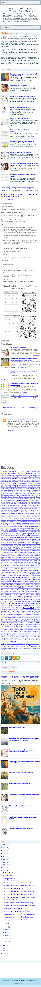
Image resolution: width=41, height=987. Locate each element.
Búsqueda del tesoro (7, 493)
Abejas (23, 471)
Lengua (22, 569)
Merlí (24, 583)
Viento (38, 646)
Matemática (30, 187)
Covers (11, 512)
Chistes (30, 498)
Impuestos (32, 557)
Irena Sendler (14, 562)
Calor (38, 493)
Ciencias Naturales (21, 500)
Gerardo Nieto (5, 549)
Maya (23, 581)
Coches (15, 503)
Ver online (9, 644)
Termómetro (4, 635)
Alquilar (26, 478)
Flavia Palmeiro (9, 542)
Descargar (20, 520)
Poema (38, 603)
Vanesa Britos (32, 642)
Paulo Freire (4, 599)
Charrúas (22, 498)
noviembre (8, 872)
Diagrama (25, 523)
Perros (7, 601)
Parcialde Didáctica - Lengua (13, 908)
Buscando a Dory (29, 492)
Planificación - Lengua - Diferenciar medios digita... (19, 897)
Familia (8, 540)
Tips (30, 636)
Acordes (3, 473)
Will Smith (29, 648)
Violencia (7, 648)
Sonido (11, 629)
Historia (29, 552)
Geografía (25, 547)
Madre (23, 574)
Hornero (3, 555)
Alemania (37, 477)
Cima (7, 502)
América (38, 478)
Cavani (17, 498)
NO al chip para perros (11, 880)
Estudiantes (4, 539)
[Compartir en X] (6, 341)
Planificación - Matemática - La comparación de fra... (20, 886)
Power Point (10, 607)
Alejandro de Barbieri (27, 477)
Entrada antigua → (33, 408)
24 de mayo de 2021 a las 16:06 (23, 419)
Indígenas (6, 559)
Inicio (3, 187)
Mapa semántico (32, 577)
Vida (5, 646)
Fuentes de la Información (29, 544)
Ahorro (34, 475)
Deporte (38, 518)
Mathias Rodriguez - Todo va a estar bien (20, 677)
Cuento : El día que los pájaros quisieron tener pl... (19, 903)
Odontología (18, 593)
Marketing (24, 579)
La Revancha (17, 567)
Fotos (21, 542)
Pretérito (17, 609)
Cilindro (3, 502)
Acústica (29, 473)
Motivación (23, 586)
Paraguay (4, 598)
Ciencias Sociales (34, 500)
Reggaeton (32, 617)
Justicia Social (15, 565)
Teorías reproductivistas (27, 633)
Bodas (5, 492)
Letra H (38, 569)
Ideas (31, 555)
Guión (7, 550)
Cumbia (3, 516)
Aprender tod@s (23, 481)
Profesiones (23, 611)
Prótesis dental (13, 613)
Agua (30, 475)
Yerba (34, 648)
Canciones (5, 495)
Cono (31, 507)
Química (27, 614)
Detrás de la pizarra (25, 521)
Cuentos (31, 513)
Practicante (32, 188)
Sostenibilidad (18, 629)
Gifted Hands (12, 549)
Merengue (19, 583)
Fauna (17, 540)
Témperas (9, 633)
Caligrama (33, 493)
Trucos (8, 639)
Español (3, 537)
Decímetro (16, 518)
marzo (7, 935)
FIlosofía (22, 540)
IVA (25, 562)
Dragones (14, 528)
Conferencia (26, 507)
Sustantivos (14, 631)
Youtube (38, 648)
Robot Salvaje (9, 621)
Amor (23, 480)
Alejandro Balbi (16, 477)
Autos (31, 485)
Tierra (26, 636)
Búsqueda (37, 492)
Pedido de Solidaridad (25, 599)
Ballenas (3, 487)
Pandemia (26, 596)
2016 (4, 945)
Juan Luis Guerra (26, 564)
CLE (12, 503)
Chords (35, 498)
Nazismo (19, 589)
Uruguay (12, 641)
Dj (21, 526)
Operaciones (8, 594)
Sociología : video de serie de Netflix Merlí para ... (19, 917)
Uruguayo (20, 642)
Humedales (14, 555)
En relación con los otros (21, 533)
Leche (12, 569)
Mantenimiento (11, 577)
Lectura (17, 569)
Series (2, 626)
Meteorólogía (37, 583)
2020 (4, 862)
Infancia (11, 559)
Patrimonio (27, 598)
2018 (4, 867)
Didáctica (12, 524)
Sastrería (21, 622)
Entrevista (13, 535)
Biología (34, 490)
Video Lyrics (10, 646)
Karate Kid (22, 565)
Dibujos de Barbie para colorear (19, 118)
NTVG (19, 591)
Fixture (2, 542)
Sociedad (27, 628)
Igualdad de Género (12, 557)
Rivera (38, 619)
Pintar (29, 601)
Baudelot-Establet (24, 488)
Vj (17, 648)
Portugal (32, 605)
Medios (3, 583)
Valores (25, 642)
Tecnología (36, 631)
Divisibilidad (17, 526)
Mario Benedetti (18, 579)
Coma (14, 505)
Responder (10, 430)
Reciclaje (8, 616)
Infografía (21, 559)
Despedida (16, 521)
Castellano (12, 498)
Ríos (35, 619)
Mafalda (38, 574)
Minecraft (15, 584)
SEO (24, 624)
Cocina (20, 503)
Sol (2, 629)
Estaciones (9, 537)
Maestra (27, 574)
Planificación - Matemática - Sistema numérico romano (19, 195)
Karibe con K (29, 565)
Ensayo (8, 535)
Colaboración (26, 503)
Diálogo (30, 523)
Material (3, 581)
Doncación (8, 528)
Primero (9, 611)
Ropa (22, 621)
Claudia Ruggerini (5, 503)
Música (21, 588)
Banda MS (13, 487)
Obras (13, 593)
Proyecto (25, 613)
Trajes (32, 638)
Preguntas (4, 609)
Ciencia (12, 500)
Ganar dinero (29, 545)
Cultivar (33, 515)
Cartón (38, 497)
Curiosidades (9, 516)
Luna (17, 574)
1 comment (9, 199)
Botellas (14, 492)
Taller (25, 631)
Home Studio (26, 554)
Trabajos (16, 638)
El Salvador (21, 531)
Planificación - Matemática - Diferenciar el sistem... (19, 894)
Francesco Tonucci (35, 542)
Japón (28, 562)
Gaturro (10, 547)
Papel (31, 596)
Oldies (23, 593)
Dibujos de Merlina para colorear (19, 107)
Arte (14, 483)
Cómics (18, 505)
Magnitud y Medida (23, 575)
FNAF (18, 542)
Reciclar (14, 616)
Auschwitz (27, 485)
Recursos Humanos (30, 616)
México (3, 584)
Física (26, 540)
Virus (15, 648)
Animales (4, 481)
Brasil (18, 492)
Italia (18, 562)
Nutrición (9, 593)
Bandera (19, 487)
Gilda (17, 549)
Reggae (28, 617)
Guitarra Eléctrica (19, 550)
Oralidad (21, 594)
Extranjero (3, 540)
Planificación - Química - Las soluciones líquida (18, 900)
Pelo (39, 599)
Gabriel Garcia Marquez (7, 545)
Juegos (24, 187)
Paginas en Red (24, 983)
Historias (8, 554)
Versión (23, 644)
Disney (12, 526)
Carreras (15, 497)
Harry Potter (33, 550)
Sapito (16, 622)
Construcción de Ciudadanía (9, 508)
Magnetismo (13, 575)
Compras (37, 505)
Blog (38, 490)
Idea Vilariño (25, 555)
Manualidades (19, 577)
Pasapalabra (20, 598)
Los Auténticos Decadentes (28, 572)
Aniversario (10, 481)
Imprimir (26, 557)
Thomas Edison (11, 636)
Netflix (27, 589)
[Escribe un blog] (4, 341)
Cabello (16, 493)
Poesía (3, 605)
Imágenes (21, 557)
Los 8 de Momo (18, 572)
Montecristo (31, 584)
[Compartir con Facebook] (8, 341)
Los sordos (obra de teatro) (18, 85)
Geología (30, 547)
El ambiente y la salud (34, 530)
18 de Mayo (4, 471)
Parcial (9, 598)
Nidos (34, 589)
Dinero (25, 524)
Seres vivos (29, 624)
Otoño (38, 594)
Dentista (33, 518)
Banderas (24, 487)
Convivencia (4, 510)
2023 (4, 853)
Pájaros (14, 596)
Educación (12, 530)
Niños (38, 589)
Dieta (21, 524)
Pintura (38, 601)
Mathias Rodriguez (14, 581)
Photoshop (19, 601)
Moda (20, 584)
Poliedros (14, 605)
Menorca (11, 583)
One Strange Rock (30, 593)
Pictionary (24, 601)
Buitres (23, 492)
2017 (4, 870)
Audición (15, 485)
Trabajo (11, 638)
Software (38, 628)
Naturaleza (9, 589)
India (2, 559)
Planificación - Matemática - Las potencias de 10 (24, 396)
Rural (38, 621)
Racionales (33, 614)
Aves (34, 485)
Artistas (30, 483)
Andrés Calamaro (35, 480)
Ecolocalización (24, 528)
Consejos (37, 507)
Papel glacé (37, 596)
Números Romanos (14, 188)
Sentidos (21, 624)
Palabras (19, 596)
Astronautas (37, 483)
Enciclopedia (30, 533)
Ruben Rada (34, 621)
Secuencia (27, 622)
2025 (4, 848)
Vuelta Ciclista (23, 648)
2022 (4, 856)
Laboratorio (35, 567)
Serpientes (7, 626)
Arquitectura (9, 483)
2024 (4, 850)
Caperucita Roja (29, 495)
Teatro (30, 631)
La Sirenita (23, 567)
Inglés (25, 559)
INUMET (8, 562)
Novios (15, 591)
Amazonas (32, 478)
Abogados (34, 471)
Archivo (13, 667)
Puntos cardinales (10, 614)
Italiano (22, 562)
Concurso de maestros (7, 507)
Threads (18, 636)
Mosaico (16, 586)
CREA (16, 512)
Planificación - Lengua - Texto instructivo (22, 141)
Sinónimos (15, 628)
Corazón (21, 510)
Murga (16, 588)
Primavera (21, 609)
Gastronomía (4, 547)
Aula (22, 485)
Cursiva (15, 516)
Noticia (6, 591)
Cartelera (26, 497)
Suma (28, 629)
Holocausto (19, 554)
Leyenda (3, 570)
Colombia (37, 503)
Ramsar (38, 614)
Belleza (3, 490)
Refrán (14, 617)
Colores (9, 505)
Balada (38, 485)
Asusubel (10, 485)
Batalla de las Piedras (12, 488)
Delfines (22, 518)
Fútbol (38, 544)
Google (34, 549)
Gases (34, 545)
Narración (27, 588)
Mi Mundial (8, 584)
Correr (38, 510)
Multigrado (37, 586)
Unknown (10, 419)
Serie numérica (36, 624)
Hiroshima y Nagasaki (20, 552)
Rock (14, 621)
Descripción (26, 520)
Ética (20, 539)
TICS (22, 636)
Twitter (33, 639)
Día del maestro (10, 523)
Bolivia (9, 492)
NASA (31, 588)
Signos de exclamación (33, 626)
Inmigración (31, 559)
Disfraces (6, 526)
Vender (38, 642)
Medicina (27, 581)
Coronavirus (32, 510)
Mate (29, 579)
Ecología (31, 528)
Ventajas (3, 644)
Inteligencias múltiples (26, 560)
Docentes (32, 526)
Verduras (18, 644)
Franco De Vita (5, 544)
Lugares (38, 572)
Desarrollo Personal (12, 520)
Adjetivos (3, 475)
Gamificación (22, 545)
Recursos (21, 616)
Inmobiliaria (37, 559)
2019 (16, 471)
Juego (38, 564)
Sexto (18, 626)
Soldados (6, 629)
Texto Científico (26, 635)
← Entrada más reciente (9, 408)
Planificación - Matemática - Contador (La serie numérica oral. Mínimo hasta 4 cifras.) (24, 359)
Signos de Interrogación (7, 628)
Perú (15, 601)
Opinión (15, 594)
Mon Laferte (25, 584)
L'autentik (35, 565)
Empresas (12, 533)
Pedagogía (15, 599)
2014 (4, 951)
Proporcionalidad (5, 613)
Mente (15, 583)
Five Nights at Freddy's (34, 540)
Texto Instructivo (35, 635)
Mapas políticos (9, 579)
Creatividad (22, 512)
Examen (29, 539)
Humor (19, 555)
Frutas (19, 544)
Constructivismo (22, 508)
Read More (36, 355)
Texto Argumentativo (16, 635)
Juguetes (8, 565)
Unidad (38, 639)
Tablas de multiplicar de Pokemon (19, 783)
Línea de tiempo (29, 570)
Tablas (21, 631)
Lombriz (7, 572)
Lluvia (2, 572)
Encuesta (37, 533)
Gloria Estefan (22, 549)
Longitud (11, 572)
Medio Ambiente (35, 581)
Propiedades (37, 611)
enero (6, 941)
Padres (9, 596)
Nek (24, 589)
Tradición (22, 638)
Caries (34, 495)
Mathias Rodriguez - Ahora (17, 727)
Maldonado (32, 575)
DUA (18, 528)
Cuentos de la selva (25, 515)
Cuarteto (17, 513)
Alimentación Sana (16, 478)
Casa (7, 498)
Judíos (33, 564)
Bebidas (32, 488)
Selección (16, 624)
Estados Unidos (24, 537)
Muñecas (11, 588)
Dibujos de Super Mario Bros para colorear (23, 96)
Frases (15, 544)
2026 (19, 471)
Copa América (13, 510)
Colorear (3, 505)
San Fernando (11, 622)
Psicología (31, 613)
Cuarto (8, 187)
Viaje (30, 644)
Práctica (19, 608)
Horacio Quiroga (35, 554)
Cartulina (3, 498)
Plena (34, 603)
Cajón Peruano (24, 493)
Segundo (10, 624)
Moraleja (11, 586)
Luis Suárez (12, 574)
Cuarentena (11, 513)
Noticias (11, 591)
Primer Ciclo (28, 609)
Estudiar (11, 539)
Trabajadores (5, 638)
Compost (32, 505)
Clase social (32, 502)
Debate (11, 518)
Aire (37, 475)
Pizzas (3, 603)
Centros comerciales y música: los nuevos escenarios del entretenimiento (22, 750)
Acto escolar (21, 473)
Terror (8, 635)
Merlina (28, 583)
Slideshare (21, 628)
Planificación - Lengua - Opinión (13, 888)
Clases (38, 502)
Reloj (4, 619)
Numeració (24, 591)
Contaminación (35, 508)
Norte (2, 591)
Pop (28, 605)
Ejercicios (13, 187)
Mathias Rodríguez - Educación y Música (21, 10)
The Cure (3, 636)
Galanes (16, 545)
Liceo (11, 570)
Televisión (4, 633)
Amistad (19, 480)
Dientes (18, 524)
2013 (4, 953)
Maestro (32, 574)
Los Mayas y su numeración (18, 347)
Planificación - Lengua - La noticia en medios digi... (19, 891)
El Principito (4, 531)
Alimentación (5, 478)
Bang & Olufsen (32, 487)
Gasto (38, 545)
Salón (2, 622)
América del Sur (6, 480)
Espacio (33, 535)
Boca (2, 492)
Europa (24, 539)
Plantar (25, 603)
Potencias (3, 607)
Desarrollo (3, 520)
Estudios (16, 539)
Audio (19, 485)
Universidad (4, 642)
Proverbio (20, 613)
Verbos (14, 644)
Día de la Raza (34, 521)
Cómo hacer (24, 505)
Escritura (19, 535)
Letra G (33, 569)
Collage (32, 503)
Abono (38, 471)
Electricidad (32, 531)
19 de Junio (11, 471)
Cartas (21, 497)
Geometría (37, 547)
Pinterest (33, 601)
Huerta (8, 555)
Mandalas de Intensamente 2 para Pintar (21, 828)
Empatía (7, 533)
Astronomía (4, 485)
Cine (10, 502)
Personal (11, 601)
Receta (3, 616)
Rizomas (3, 621)
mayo (6, 929)
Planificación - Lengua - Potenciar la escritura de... (19, 911)
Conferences (18, 507)
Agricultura (25, 475)
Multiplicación (5, 588)
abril (6, 932)
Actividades (12, 473)
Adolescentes (18, 475)
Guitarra (12, 550)
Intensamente (36, 560)
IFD (35, 555)
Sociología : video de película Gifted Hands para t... (19, 914)
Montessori (37, 584)
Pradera (38, 607)
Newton (31, 589)
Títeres (34, 636)
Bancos (8, 487)
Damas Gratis (26, 516)
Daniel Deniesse (35, 516)
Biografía (29, 490)
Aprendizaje (30, 481)
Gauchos (15, 547)
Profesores (30, 611)
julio (6, 924)
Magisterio (5, 576)
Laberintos (29, 567)
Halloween (27, 550)
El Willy (26, 531)
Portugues (37, 605)
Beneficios (8, 490)
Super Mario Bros (35, 629)
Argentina (37, 481)
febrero (7, 938)
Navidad (14, 589)
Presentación (11, 609)
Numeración (5, 188)
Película (35, 599)
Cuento (27, 513)
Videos (32, 646)
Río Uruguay (30, 619)
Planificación (24, 188)
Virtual (12, 648)
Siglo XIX (23, 626)
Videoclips (17, 646)
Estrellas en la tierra (34, 537)
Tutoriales (19, 639)
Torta (38, 636)
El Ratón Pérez (13, 531)
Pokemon (8, 605)
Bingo (24, 490)
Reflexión (9, 617)
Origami (27, 594)
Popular (5, 667)
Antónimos (15, 481)
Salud (6, 622)
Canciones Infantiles (15, 495)
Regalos (24, 617)
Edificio (6, 530)
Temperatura (16, 633)
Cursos (20, 516)
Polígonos (19, 605)
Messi (31, 583)
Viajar (27, 644)
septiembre (8, 878)
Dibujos (7, 524)
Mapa (25, 577)
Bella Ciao (37, 488)
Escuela (19, 187)
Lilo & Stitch (16, 570)
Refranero (19, 617)
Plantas (30, 603)
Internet (3, 562)
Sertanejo (13, 626)
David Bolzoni (4, 518)
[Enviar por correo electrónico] (2, 341)
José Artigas (33, 562)
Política (24, 605)
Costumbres (4, 512)
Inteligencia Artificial (14, 560)
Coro (26, 510)
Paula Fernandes (35, 598)
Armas (2, 483)
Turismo (13, 639)
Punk (35, 613)
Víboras (34, 644)
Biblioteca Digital (17, 490)
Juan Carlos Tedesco (14, 564)
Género (19, 547)
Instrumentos (4, 560)
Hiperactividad (9, 552)
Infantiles (16, 559)
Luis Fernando (4, 574)
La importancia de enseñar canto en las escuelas (24, 163)
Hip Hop (3, 552)
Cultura (38, 515)
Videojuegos (24, 646)
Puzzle (3, 190)
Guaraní (3, 550)
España (37, 535)
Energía (3, 535)
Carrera (10, 497)
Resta (19, 619)
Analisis (28, 480)
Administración (10, 475)
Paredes (14, 598)
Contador (28, 508)
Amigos (14, 480)
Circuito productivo (17, 502)
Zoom (3, 649)
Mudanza (30, 586)
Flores (14, 542)
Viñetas (3, 648)
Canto (22, 495)
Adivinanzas (37, 473)
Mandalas (4, 577)
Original (33, 594)
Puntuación (18, 614)
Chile (26, 498)
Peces (9, 599)
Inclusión (37, 557)
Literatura (37, 570)
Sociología (32, 628)
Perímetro (3, 601)
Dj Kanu (25, 526)
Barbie (38, 487)
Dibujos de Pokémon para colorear (20, 152)
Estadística (15, 537)
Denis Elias (27, 518)
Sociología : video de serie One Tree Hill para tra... (19, 920)
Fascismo (13, 540)
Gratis (38, 549)
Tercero (37, 633)
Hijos (38, 550)
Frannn (11, 544)
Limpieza (22, 570)
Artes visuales (22, 483)
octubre (7, 875)
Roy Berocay (27, 621)
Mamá (38, 575)
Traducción (27, 638)
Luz (19, 574)
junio (6, 927)
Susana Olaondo (5, 631)
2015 (4, 948)
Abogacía (28, 471)
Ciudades (25, 502)
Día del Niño (19, 523)
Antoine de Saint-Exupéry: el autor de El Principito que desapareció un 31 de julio (24, 739)
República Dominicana (12, 619)
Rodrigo (18, 621)
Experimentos (36, 539)
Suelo (24, 629)
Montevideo (4, 586)
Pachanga (3, 596)
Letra (28, 569)
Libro (8, 570)
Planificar (20, 603)
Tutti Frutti (27, 639)
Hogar (14, 554)
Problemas (16, 611)
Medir (6, 583)
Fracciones (26, 542)
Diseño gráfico (32, 524)
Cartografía (32, 497)
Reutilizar (24, 619)
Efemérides (20, 530)
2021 (4, 859)
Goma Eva (29, 549)
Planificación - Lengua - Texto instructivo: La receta (19, 905)
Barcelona (3, 488)
